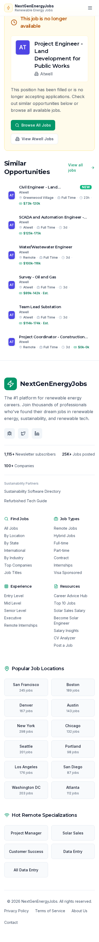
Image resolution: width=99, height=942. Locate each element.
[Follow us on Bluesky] (9, 433)
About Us (79, 911)
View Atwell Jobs (38, 139)
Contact (11, 922)
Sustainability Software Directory (32, 491)
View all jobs (75, 167)
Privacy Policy (16, 911)
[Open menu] (90, 8)
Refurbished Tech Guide (25, 501)
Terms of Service (50, 911)
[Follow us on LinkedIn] (37, 433)
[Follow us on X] (23, 433)
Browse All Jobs (36, 125)
